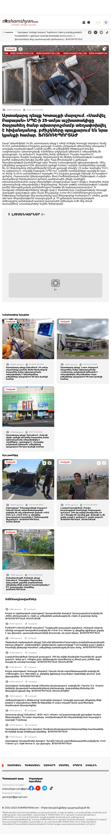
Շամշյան (10, 49)
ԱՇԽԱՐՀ (49, 765)
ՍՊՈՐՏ (77, 765)
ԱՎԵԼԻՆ (91, 765)
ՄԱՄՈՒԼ (64, 765)
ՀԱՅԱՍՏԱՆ (32, 765)
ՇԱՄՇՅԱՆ (14, 765)
